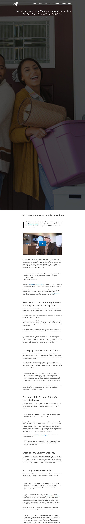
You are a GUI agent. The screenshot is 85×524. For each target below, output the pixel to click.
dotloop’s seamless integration (41, 435)
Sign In (69, 3)
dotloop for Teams (33, 224)
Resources (57, 3)
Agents (34, 3)
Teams (46, 3)
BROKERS (40, 3)
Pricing (51, 3)
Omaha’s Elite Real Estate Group (36, 284)
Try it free (64, 3)
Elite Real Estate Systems (53, 496)
